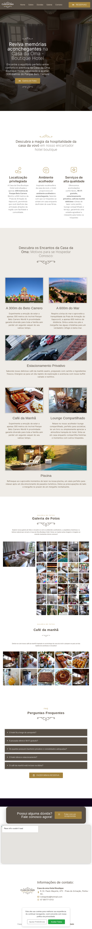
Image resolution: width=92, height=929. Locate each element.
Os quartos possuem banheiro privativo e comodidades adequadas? (38, 749)
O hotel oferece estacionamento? (23, 757)
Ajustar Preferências (37, 922)
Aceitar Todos (56, 922)
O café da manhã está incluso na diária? (26, 765)
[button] (46, 732)
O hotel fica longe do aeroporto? (22, 732)
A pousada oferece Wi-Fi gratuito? (23, 741)
